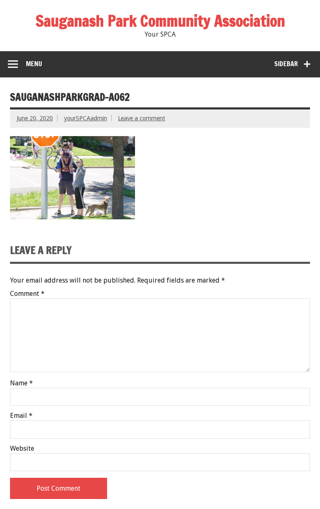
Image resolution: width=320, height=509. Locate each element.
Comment (27, 294)
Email (21, 415)
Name (21, 383)
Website (22, 448)
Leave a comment (141, 118)
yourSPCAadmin (85, 118)
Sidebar (286, 63)
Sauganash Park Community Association (160, 21)
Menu (34, 63)
